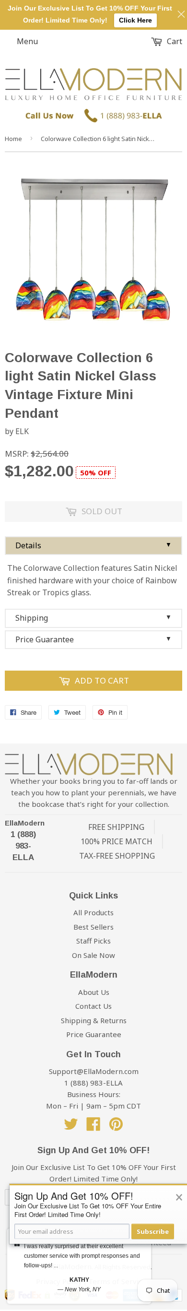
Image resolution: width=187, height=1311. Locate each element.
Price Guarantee (93, 639)
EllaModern (25, 823)
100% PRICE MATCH (116, 841)
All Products (93, 912)
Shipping (93, 618)
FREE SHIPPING (116, 827)
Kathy (79, 1279)
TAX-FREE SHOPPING (117, 855)
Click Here (135, 20)
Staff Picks (93, 940)
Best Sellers (93, 927)
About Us (93, 992)
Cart (173, 41)
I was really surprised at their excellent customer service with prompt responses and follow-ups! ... (82, 1256)
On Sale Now (93, 955)
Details (93, 545)
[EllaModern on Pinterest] (116, 1127)
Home (13, 138)
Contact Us (93, 1006)
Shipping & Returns (94, 1020)
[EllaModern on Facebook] (93, 1127)
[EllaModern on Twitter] (71, 1127)
